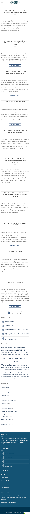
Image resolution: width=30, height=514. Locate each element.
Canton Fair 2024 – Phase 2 (19, 354)
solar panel (27, 376)
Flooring (19, 372)
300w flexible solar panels (14, 347)
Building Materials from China (10, 350)
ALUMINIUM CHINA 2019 (15, 282)
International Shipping (6, 419)
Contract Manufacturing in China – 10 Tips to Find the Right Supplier (17, 334)
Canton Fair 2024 (9, 325)
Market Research (5, 487)
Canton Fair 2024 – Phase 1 (9, 354)
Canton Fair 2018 (5, 392)
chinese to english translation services (8, 367)
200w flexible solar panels (5, 347)
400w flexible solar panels (23, 347)
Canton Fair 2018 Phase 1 (13, 352)
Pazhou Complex (4, 376)
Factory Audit (4, 477)
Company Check (5, 480)
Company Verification (9, 509)
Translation (3, 484)
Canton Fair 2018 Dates (5, 352)
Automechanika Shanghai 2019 (15, 101)
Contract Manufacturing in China (19, 369)
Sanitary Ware (22, 376)
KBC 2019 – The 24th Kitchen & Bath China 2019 (15, 224)
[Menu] (2, 2)
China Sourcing (17, 365)
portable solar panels (10, 376)
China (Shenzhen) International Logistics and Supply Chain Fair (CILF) (15, 11)
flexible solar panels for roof (13, 372)
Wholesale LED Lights (6, 424)
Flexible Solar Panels (10, 321)
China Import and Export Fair (14, 358)
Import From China (10, 374)
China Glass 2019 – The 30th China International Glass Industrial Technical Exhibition (15, 194)
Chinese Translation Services (8, 406)
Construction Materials (9, 369)
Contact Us (21, 510)
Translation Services (21, 509)
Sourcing (3, 474)
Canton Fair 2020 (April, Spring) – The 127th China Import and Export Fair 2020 (15, 42)
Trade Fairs (9, 510)
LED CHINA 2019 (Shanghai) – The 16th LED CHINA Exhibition (15, 131)
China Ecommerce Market (7, 398)
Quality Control (16, 376)
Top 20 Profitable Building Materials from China (16, 329)
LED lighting (15, 374)
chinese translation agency (19, 367)
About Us (15, 510)
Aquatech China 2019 (15, 251)
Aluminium (3, 350)
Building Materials (5, 387)
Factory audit (4, 414)
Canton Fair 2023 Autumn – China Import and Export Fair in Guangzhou (15, 338)
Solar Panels (4, 422)
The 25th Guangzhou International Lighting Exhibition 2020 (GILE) (15, 72)
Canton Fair (21, 350)
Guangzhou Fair (4, 374)
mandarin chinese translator (23, 374)
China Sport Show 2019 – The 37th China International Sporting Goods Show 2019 (15, 160)
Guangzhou (23, 372)
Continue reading (15, 35)
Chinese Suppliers (24, 365)
